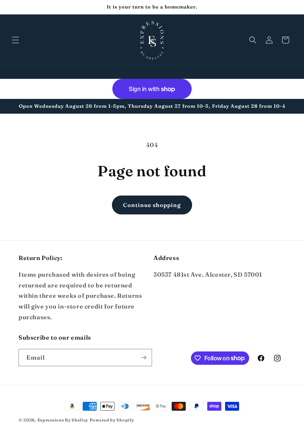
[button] (15, 40)
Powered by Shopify (112, 420)
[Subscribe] (143, 357)
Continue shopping (152, 205)
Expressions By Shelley (62, 420)
